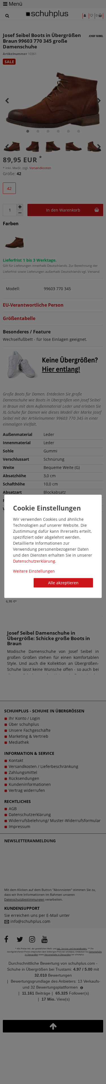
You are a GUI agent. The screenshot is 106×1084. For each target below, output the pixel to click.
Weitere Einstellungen (34, 571)
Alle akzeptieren (63, 582)
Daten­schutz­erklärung (34, 561)
